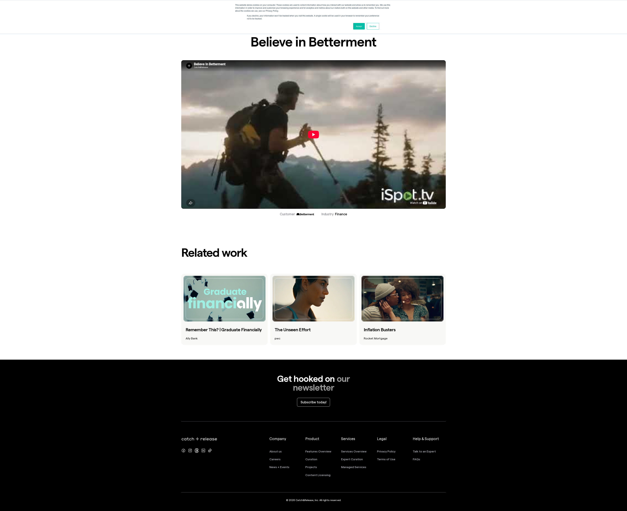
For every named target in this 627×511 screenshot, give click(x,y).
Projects (311, 467)
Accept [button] (359, 26)
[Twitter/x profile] (196, 450)
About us (275, 451)
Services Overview (354, 451)
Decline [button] (373, 26)
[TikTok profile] (210, 450)
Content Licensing (317, 475)
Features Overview (318, 451)
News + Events (279, 467)
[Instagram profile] (190, 450)
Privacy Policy (386, 451)
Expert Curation (352, 459)
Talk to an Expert (424, 451)
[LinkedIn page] (203, 450)
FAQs (416, 459)
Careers (275, 459)
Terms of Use (386, 459)
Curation (311, 459)
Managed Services (353, 467)
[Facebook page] (183, 450)
